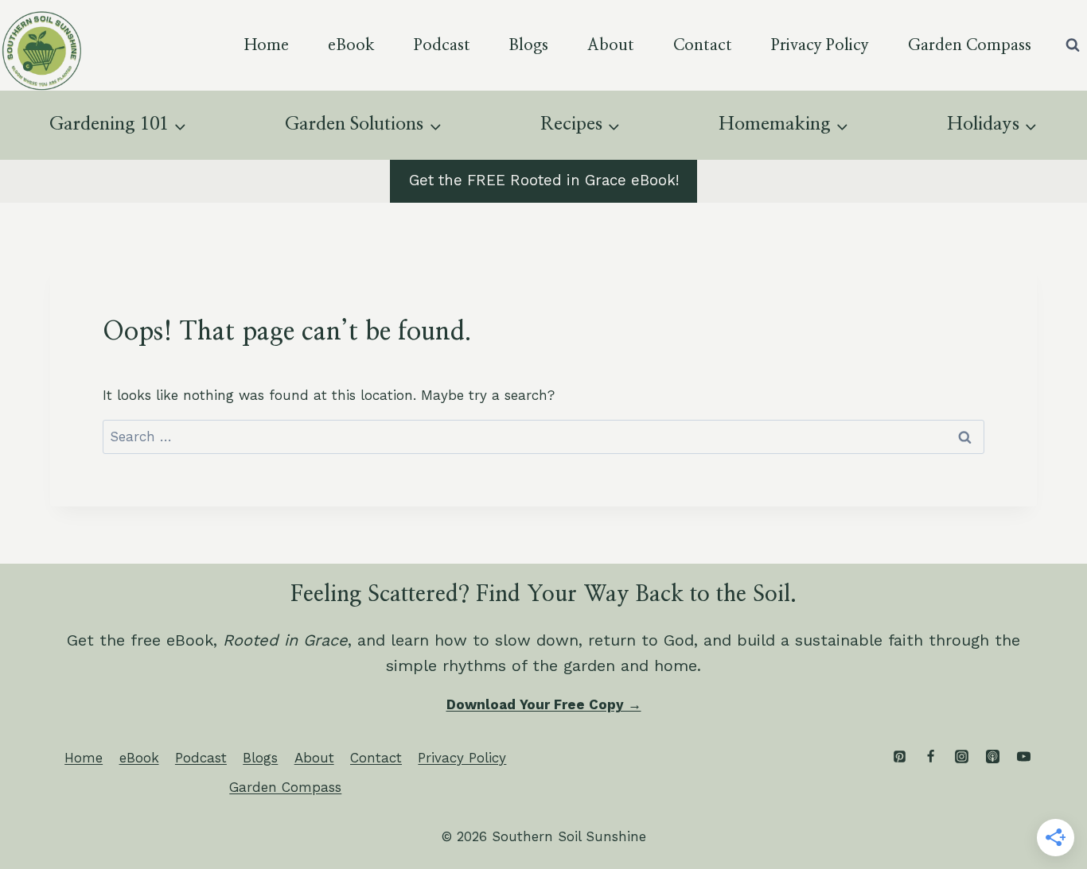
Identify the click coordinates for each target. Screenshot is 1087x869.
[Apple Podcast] (992, 756)
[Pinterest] (899, 756)
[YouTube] (1023, 756)
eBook (351, 45)
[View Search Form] (1072, 45)
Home (266, 45)
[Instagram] (961, 756)
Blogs (528, 45)
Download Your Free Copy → (543, 704)
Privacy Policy (820, 45)
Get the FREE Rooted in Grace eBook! (544, 180)
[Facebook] (930, 756)
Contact (702, 45)
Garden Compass (969, 45)
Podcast (442, 45)
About (610, 45)
